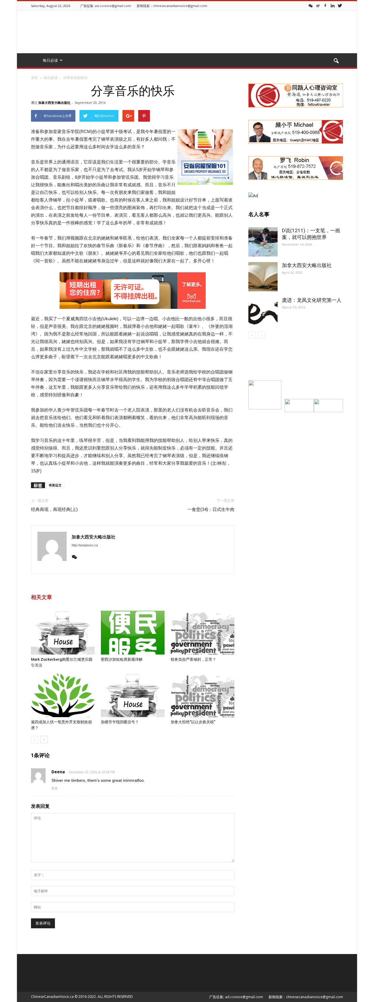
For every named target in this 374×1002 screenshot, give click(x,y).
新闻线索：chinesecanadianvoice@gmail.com (172, 6)
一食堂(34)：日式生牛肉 (210, 509)
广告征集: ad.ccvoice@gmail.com (105, 6)
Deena (58, 771)
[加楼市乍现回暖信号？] (133, 695)
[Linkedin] (332, 5)
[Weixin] (310, 5)
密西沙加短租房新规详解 (122, 659)
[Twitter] (340, 5)
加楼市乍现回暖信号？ (120, 722)
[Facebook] (325, 5)
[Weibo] (318, 5)
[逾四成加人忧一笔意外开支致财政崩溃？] (63, 695)
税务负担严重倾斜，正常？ (193, 659)
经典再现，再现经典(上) (54, 509)
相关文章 (41, 597)
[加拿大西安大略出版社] (263, 276)
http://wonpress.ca (85, 545)
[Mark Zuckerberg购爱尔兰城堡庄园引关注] (63, 633)
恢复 (54, 788)
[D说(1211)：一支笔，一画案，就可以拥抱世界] (263, 241)
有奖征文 (55, 485)
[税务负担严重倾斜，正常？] (202, 633)
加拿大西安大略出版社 (54, 102)
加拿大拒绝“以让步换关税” (193, 722)
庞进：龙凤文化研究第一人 (312, 300)
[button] (336, 61)
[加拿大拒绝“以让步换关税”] (202, 695)
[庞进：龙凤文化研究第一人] (263, 311)
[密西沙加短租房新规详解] (133, 633)
